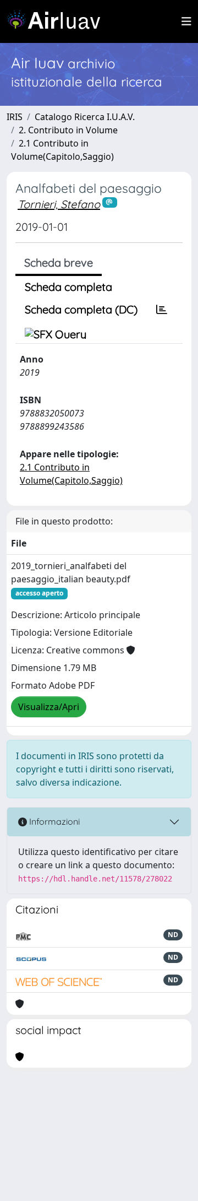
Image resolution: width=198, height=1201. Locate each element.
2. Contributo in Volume (68, 130)
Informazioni (53, 821)
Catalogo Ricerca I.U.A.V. (85, 117)
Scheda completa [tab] (68, 287)
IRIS (15, 117)
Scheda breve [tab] (58, 262)
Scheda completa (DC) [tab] (81, 309)
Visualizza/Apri (48, 707)
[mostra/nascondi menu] (186, 21)
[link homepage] (58, 21)
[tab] (162, 309)
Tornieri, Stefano (59, 204)
